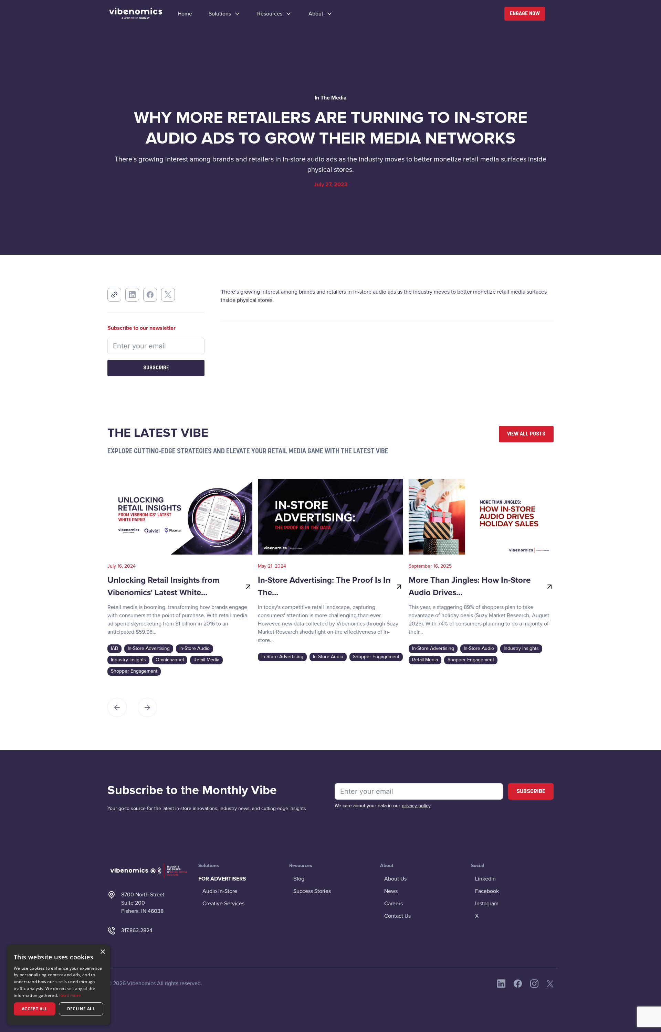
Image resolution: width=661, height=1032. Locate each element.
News (391, 891)
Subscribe (156, 368)
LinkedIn (485, 879)
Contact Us (397, 916)
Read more (70, 995)
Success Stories (312, 891)
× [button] (102, 952)
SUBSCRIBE (530, 792)
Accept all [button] (35, 1009)
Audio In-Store (219, 891)
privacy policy (416, 805)
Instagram (487, 903)
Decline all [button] (81, 1009)
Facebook (487, 891)
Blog (298, 879)
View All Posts (526, 434)
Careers (393, 903)
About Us (395, 879)
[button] (224, 14)
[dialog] (58, 985)
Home (185, 14)
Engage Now (525, 14)
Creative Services (223, 903)
